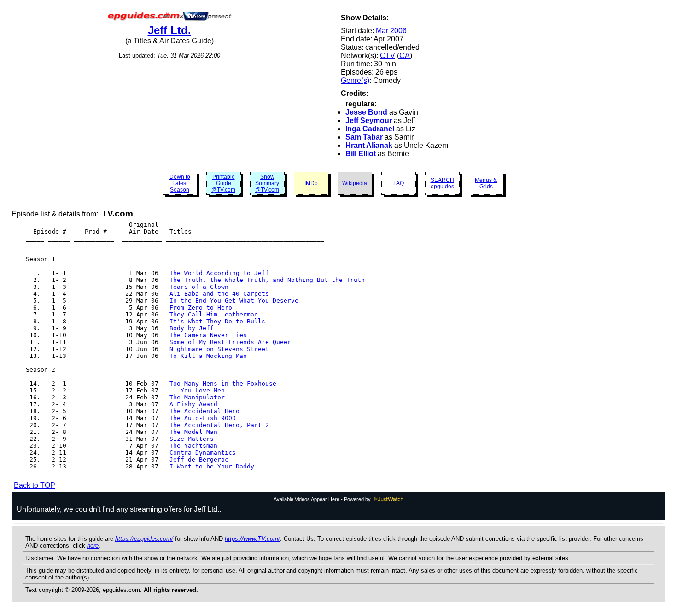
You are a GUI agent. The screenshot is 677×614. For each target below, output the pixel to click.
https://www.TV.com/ (252, 538)
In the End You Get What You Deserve (233, 300)
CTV (387, 55)
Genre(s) (355, 80)
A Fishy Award (193, 404)
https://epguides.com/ (144, 538)
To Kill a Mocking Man (208, 355)
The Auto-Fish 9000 (202, 418)
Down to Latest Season (179, 183)
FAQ (398, 183)
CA (404, 55)
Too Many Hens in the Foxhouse (222, 383)
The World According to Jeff (219, 272)
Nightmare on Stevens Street (219, 348)
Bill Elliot (360, 154)
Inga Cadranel (369, 129)
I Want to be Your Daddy (211, 466)
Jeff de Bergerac (198, 459)
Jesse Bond (366, 112)
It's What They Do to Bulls (217, 321)
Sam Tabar (364, 137)
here (93, 545)
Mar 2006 (391, 31)
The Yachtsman (193, 445)
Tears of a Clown (198, 286)
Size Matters (191, 438)
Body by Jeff (191, 328)
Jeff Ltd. (169, 30)
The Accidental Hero (204, 411)
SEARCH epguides (442, 183)
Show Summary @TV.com (267, 183)
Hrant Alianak (368, 145)
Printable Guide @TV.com (223, 183)
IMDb (311, 183)
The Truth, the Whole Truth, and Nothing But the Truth (267, 279)
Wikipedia (354, 183)
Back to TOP (34, 485)
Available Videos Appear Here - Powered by (323, 499)
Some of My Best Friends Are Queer (230, 342)
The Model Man (193, 431)
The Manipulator (197, 397)
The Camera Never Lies (208, 335)
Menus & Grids (486, 183)
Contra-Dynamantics (202, 452)
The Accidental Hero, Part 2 (219, 424)
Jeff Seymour (368, 120)
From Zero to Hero (200, 307)
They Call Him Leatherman (213, 314)
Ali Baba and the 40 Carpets (219, 293)
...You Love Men (197, 390)
